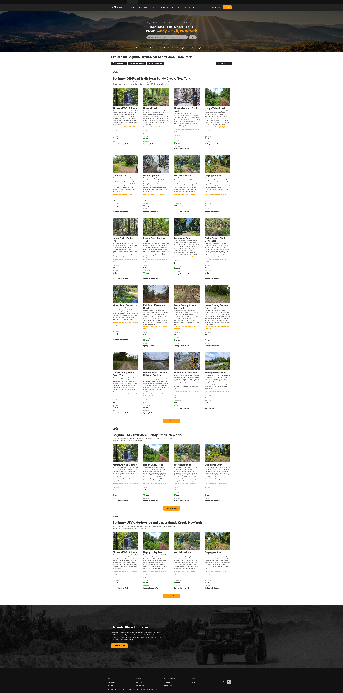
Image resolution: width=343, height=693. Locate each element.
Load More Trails (171, 421)
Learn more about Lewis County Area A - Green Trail (217, 316)
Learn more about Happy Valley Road (217, 119)
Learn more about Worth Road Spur (187, 184)
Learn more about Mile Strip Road (156, 184)
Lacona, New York (183, 48)
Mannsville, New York (199, 48)
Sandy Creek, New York (167, 48)
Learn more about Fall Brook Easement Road (156, 316)
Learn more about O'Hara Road (125, 184)
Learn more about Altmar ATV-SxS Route (125, 119)
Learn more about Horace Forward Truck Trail (187, 119)
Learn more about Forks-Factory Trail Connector (217, 248)
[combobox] (168, 37)
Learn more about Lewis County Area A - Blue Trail (187, 316)
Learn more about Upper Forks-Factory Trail (125, 248)
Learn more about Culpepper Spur (217, 184)
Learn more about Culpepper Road (187, 248)
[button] (119, 63)
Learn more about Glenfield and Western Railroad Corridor (156, 383)
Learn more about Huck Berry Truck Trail (187, 383)
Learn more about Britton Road (156, 119)
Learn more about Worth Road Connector (125, 316)
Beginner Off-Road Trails (154, 23)
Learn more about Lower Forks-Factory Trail (156, 248)
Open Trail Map (119, 645)
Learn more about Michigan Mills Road (217, 383)
